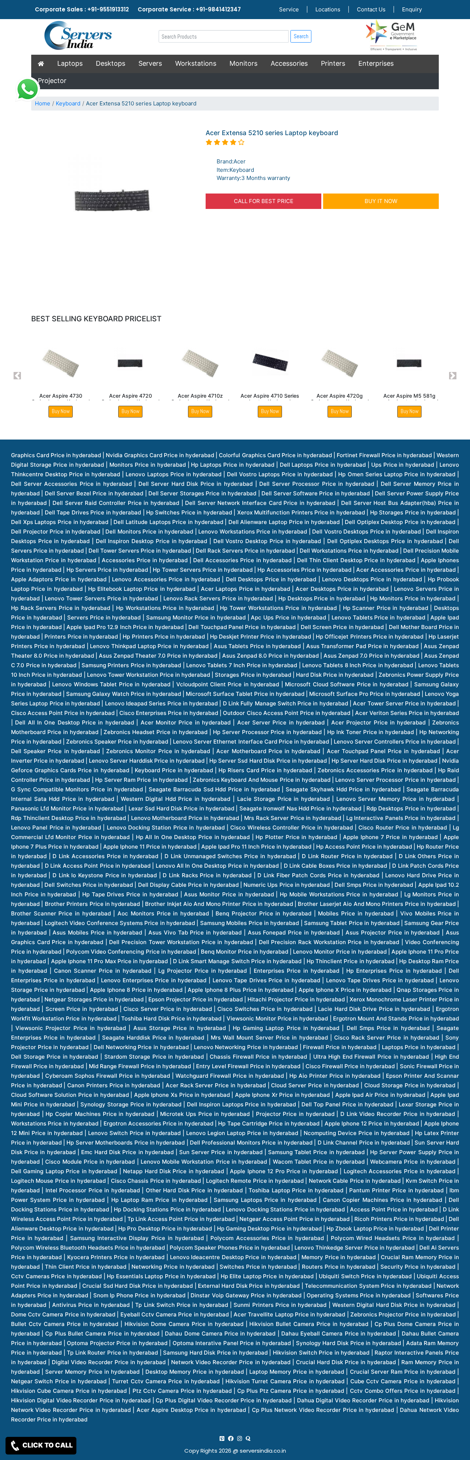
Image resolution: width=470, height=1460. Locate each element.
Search (301, 36)
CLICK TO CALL (47, 1445)
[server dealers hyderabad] (222, 1438)
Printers (333, 63)
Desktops (110, 63)
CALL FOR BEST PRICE (263, 201)
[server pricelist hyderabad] (239, 1438)
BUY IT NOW (381, 201)
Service (289, 9)
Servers (150, 63)
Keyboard (68, 103)
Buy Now (61, 411)
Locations (327, 9)
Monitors (243, 63)
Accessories (289, 63)
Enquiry (412, 9)
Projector (52, 80)
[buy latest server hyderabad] (248, 1438)
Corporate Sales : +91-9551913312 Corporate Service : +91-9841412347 (138, 9)
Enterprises (376, 63)
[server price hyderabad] (231, 1438)
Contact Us (371, 9)
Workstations (195, 63)
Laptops (70, 63)
